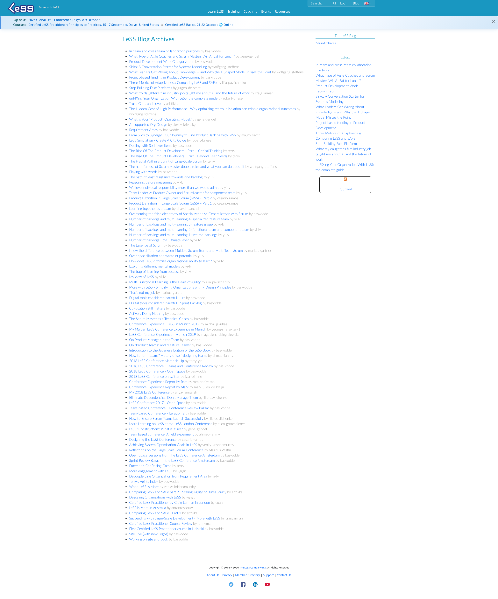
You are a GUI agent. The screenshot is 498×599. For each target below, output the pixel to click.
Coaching (250, 11)
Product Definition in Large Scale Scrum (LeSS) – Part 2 (170, 198)
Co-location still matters (147, 308)
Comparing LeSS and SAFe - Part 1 (155, 513)
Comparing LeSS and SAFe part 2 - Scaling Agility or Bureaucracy (177, 492)
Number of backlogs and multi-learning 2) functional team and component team (189, 229)
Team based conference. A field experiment (161, 434)
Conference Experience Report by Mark (159, 387)
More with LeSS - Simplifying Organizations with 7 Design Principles (180, 287)
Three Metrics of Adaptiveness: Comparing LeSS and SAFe (173, 82)
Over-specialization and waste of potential (160, 256)
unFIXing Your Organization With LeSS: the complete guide (173, 98)
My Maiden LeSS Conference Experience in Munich (167, 329)
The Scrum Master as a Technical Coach (159, 319)
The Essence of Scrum (145, 245)
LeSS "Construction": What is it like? (156, 429)
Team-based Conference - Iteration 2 (157, 413)
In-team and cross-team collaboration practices (164, 51)
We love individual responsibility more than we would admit (174, 187)
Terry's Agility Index (143, 481)
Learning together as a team (150, 208)
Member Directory (247, 575)
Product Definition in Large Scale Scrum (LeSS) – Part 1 (170, 203)
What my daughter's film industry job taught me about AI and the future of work (189, 93)
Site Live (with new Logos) (148, 534)
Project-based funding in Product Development (164, 77)
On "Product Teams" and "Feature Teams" (160, 345)
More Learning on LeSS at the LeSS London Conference (170, 423)
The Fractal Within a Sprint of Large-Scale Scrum (165, 161)
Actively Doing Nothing (146, 313)
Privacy (227, 575)
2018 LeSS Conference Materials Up (156, 361)
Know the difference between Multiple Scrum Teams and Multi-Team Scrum (186, 250)
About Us (213, 575)
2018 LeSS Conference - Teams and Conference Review (171, 366)
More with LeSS (49, 7)
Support (268, 575)
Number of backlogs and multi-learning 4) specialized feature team (179, 219)
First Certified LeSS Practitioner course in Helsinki (166, 528)
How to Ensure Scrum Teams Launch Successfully (166, 418)
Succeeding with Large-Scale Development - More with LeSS (174, 518)
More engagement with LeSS (150, 471)
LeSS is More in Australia (147, 507)
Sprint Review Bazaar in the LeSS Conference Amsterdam (172, 460)
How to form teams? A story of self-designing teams (168, 355)
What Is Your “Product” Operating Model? (160, 119)
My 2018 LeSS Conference (149, 392)
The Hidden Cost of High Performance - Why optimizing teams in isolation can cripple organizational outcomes (212, 109)
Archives (329, 43)
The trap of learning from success (154, 271)
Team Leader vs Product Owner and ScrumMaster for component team (182, 193)
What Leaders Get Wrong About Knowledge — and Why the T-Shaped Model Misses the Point (200, 72)
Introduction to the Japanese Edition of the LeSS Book (169, 350)
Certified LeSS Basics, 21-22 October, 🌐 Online (199, 25)
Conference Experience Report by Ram (158, 382)
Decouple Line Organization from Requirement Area (168, 476)
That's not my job (142, 292)
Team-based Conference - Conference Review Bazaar (169, 408)
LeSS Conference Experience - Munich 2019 (162, 334)
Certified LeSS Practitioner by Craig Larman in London (169, 502)
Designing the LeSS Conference (152, 439)
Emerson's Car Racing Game (150, 465)
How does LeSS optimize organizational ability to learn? (170, 261)
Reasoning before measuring (150, 182)
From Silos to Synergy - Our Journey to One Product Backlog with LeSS (182, 135)
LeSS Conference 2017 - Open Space (157, 402)
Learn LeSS (216, 11)
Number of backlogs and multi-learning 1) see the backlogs (173, 235)
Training (234, 11)
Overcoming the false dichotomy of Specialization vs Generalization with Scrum (188, 214)
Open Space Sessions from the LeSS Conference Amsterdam (174, 455)
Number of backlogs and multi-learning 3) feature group (171, 224)
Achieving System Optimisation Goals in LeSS (163, 444)
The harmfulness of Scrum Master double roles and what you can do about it (186, 166)
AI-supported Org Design (148, 124)
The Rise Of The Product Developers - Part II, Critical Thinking (175, 151)
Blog (356, 3)
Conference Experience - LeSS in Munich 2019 (164, 324)
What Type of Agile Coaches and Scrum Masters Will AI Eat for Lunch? (182, 56)
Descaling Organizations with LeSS (155, 497)
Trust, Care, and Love (145, 103)
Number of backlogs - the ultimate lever (159, 240)
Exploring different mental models (154, 266)
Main (319, 43)
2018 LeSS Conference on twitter (154, 376)
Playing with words (143, 172)
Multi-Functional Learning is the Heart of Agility (165, 282)
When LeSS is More (144, 486)
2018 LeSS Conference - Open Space (157, 371)
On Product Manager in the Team (154, 340)
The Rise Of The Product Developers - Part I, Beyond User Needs (178, 156)
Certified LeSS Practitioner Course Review (160, 523)
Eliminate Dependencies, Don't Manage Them (163, 397)
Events (266, 11)
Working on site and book (148, 539)
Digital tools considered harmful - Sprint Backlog (165, 303)
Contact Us (284, 575)
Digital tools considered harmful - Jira (157, 298)
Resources (282, 11)
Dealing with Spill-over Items (150, 145)
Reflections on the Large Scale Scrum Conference (166, 450)
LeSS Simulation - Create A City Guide (157, 140)
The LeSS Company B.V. (253, 567)
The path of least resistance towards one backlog (166, 177)
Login (344, 3)
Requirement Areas (143, 130)
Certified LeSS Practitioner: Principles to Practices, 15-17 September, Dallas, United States (93, 25)
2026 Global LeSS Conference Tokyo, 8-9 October (64, 20)
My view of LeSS (141, 277)
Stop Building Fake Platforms (150, 88)
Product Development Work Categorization (161, 61)
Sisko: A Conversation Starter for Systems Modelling (168, 67)
